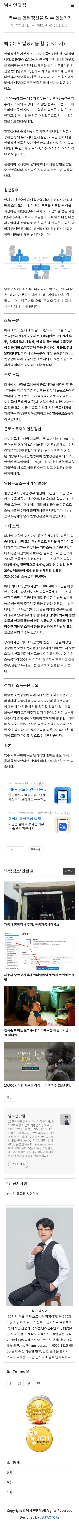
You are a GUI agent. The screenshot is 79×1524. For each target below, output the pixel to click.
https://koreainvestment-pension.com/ (35, 812)
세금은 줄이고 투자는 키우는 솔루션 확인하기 (26, 827)
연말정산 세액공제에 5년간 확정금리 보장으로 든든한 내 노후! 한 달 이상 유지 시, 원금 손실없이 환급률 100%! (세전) (27, 797)
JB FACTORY (49, 1517)
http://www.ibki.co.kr (22, 783)
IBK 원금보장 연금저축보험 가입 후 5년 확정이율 (26, 790)
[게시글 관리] (21, 850)
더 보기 (69, 871)
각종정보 (41, 25)
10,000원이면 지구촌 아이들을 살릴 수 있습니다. (37, 1085)
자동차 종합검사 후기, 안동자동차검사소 (31, 925)
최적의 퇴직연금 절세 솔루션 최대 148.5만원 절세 (26, 819)
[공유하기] (16, 850)
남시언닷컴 (16, 1116)
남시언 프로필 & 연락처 (23, 1194)
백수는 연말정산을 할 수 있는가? (39, 18)
